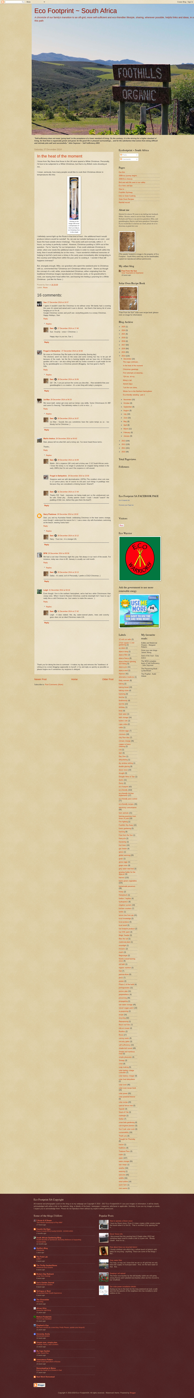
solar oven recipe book (127, 1088)
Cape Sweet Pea (42, 1353)
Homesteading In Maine (46, 1368)
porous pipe (123, 991)
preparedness (124, 994)
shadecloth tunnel (125, 1048)
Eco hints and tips (126, 186)
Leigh (45, 590)
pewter (121, 981)
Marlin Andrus (49, 439)
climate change (124, 741)
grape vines (123, 865)
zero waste (123, 1188)
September (128, 407)
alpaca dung (123, 651)
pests (121, 978)
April (125, 425)
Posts (124, 155)
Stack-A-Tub (123, 1112)
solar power (123, 1093)
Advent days (128, 384)
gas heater (123, 849)
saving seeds (124, 1038)
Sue (45, 302)
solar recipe (123, 1102)
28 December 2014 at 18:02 (67, 514)
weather (122, 1168)
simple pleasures (125, 1057)
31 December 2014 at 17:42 (68, 611)
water (121, 1158)
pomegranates (124, 988)
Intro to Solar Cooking (127, 196)
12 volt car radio (125, 639)
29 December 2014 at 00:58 (58, 553)
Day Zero (122, 756)
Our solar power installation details (123, 1287)
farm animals (124, 813)
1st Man (46, 400)
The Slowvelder (42, 1300)
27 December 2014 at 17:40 (68, 328)
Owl (120, 971)
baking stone (124, 690)
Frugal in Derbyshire (52, 351)
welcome (122, 1175)
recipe (121, 1015)
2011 (124, 448)
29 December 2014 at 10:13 (68, 572)
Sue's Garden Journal (45, 1283)
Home (74, 679)
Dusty (121, 783)
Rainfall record (124, 202)
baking (121, 684)
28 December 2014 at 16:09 (68, 460)
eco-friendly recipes (126, 804)
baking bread (124, 687)
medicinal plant (124, 942)
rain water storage (125, 1005)
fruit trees (122, 845)
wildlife (121, 1178)
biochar (121, 697)
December (128, 359)
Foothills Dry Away (126, 825)
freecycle (122, 838)
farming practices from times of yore (127, 817)
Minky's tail (127, 380)
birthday (122, 707)
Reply (45, 319)
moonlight (122, 945)
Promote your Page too (126, 505)
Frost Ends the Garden (44, 1285)
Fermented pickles (43, 1336)
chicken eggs (124, 731)
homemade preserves (127, 886)
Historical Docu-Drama (44, 1267)
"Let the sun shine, (130, 388)
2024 (124, 330)
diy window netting (126, 763)
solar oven (123, 1085)
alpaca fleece (124, 658)
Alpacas (122, 674)
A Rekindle (40, 1250)
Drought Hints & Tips (127, 777)
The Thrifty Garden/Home (46, 1265)
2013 (124, 441)
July (125, 414)
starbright (122, 1116)
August (126, 411)
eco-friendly (123, 790)
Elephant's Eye (42, 1325)
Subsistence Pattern (44, 1360)
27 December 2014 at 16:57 (57, 302)
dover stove (123, 770)
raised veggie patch (126, 1008)
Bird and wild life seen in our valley (132, 182)
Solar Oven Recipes (126, 199)
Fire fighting (123, 822)
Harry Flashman (49, 514)
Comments (126, 159)
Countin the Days (43, 1229)
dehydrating (123, 760)
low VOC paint (124, 932)
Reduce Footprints (43, 1317)
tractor (121, 1145)
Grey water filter (116, 1260)
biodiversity (123, 701)
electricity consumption (127, 808)
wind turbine (123, 1182)
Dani (52, 328)
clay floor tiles (124, 738)
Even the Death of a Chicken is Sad (49, 1370)
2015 (124, 352)
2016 (124, 349)
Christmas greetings (130, 369)
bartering (122, 694)
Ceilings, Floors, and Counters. (47, 1344)
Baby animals (124, 680)
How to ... (122, 189)
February (127, 432)
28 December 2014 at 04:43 (66, 439)
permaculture (124, 974)
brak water (123, 714)
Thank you (123, 1136)
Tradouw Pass (124, 1151)
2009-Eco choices (126, 179)
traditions (122, 1148)
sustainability (124, 1132)
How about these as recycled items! (123, 1247)
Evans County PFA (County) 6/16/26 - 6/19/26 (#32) (54, 1231)
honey (121, 892)
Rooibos (122, 1031)
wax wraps (123, 1165)
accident (122, 648)
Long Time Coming (43, 1276)
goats (121, 859)
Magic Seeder (124, 935)
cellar (121, 727)
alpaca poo (123, 667)
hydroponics (123, 902)
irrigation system (125, 905)
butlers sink (123, 721)
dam (120, 753)
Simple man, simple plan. (47, 1342)
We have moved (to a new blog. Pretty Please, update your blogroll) (60, 1327)
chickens (122, 734)
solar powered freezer (127, 1097)
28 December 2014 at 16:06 (68, 379)
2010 (124, 452)
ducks (121, 780)
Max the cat (123, 939)
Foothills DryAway (126, 192)
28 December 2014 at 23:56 (78, 476)
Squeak (122, 1109)
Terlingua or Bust (43, 1291)
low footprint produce (127, 929)
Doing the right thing (43, 1310)
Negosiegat (123, 955)
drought (121, 773)
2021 (124, 334)
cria (120, 750)
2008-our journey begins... (129, 176)
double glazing (124, 766)
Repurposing (123, 1021)
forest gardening (125, 828)
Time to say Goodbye (44, 1319)
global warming (124, 855)
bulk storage (123, 717)
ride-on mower (124, 1028)
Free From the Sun (129, 271)
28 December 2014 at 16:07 (68, 418)
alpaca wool (123, 670)
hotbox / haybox (125, 898)
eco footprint (123, 787)
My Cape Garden (43, 1351)
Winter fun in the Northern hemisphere (137, 391)
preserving (123, 998)
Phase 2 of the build (126, 984)
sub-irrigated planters (127, 1126)
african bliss (41, 1308)
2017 (124, 345)
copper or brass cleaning (125, 745)
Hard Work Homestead (45, 1377)
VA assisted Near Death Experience (49, 1293)
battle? (38, 1259)
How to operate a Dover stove (121, 1221)
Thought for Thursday (127, 1139)
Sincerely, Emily (43, 1334)
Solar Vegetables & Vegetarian (132, 273)
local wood (123, 925)
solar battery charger (126, 1076)
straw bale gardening (126, 1122)
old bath (122, 964)
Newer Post (40, 679)
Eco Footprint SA (124, 500)
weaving (122, 1171)
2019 (124, 338)
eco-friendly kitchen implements (126, 794)
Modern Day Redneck (45, 1274)
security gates (124, 1041)
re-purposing (123, 1011)
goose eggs (123, 862)
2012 (124, 444)
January (127, 436)
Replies (49, 324)
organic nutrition (125, 968)
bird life (121, 704)
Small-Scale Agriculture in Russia (48, 1362)
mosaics (122, 949)
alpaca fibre (123, 655)
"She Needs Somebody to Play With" (49, 1222)
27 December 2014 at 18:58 (72, 351)
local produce (124, 922)
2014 (124, 356)
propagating (123, 1001)
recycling (122, 1018)
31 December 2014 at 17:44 (68, 492)
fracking (122, 832)
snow (121, 1064)
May (125, 421)
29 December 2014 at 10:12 (68, 536)
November (128, 400)
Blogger (133, 1393)
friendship (122, 842)
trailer (121, 1155)
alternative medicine (126, 677)
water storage (124, 1161)
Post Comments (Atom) (54, 685)
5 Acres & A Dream (44, 1220)
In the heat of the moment (59, 156)
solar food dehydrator (127, 1079)
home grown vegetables (128, 881)
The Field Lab (42, 1257)
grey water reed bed (126, 869)
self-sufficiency (124, 1045)
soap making (124, 1067)
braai (120, 711)
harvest (121, 878)
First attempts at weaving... (133, 373)
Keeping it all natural (117, 1273)
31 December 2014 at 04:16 (59, 590)
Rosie (45, 288)
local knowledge (125, 918)
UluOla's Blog (42, 1248)
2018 (124, 341)
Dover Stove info (116, 1234)
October (127, 403)
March (126, 429)
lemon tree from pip (126, 915)
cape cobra (123, 724)
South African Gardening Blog (48, 1238)
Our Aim (122, 172)
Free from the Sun (126, 835)
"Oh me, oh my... (129, 377)
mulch (121, 952)
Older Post (107, 679)
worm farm (123, 1185)
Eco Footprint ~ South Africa (75, 10)
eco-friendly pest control (128, 799)
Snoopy (122, 1060)
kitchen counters (125, 908)
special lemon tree (126, 1106)
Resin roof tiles (124, 1025)
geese (121, 852)
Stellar (121, 1119)
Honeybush (123, 895)
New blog (39, 1302)
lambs (121, 912)
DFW (45, 553)
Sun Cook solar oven (127, 1129)
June (126, 418)
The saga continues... (131, 362)
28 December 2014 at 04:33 (61, 400)
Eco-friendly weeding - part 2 (134, 395)
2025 (124, 327)
